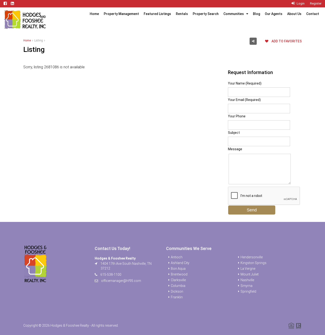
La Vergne (248, 268)
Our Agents (273, 14)
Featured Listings (157, 14)
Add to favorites (286, 41)
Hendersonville (252, 257)
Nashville (247, 280)
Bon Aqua (178, 268)
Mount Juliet (250, 274)
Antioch (176, 257)
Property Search (206, 14)
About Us (294, 14)
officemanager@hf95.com (121, 281)
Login (300, 3)
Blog (256, 14)
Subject (234, 133)
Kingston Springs (253, 263)
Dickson (177, 291)
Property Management (121, 14)
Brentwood (179, 274)
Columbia (178, 286)
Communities (233, 14)
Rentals (182, 14)
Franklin (177, 297)
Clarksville (178, 280)
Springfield (248, 291)
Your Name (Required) (244, 83)
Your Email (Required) (244, 100)
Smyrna (246, 286)
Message (235, 149)
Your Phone (237, 116)
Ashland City (180, 263)
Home (94, 14)
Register (315, 3)
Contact (312, 14)
